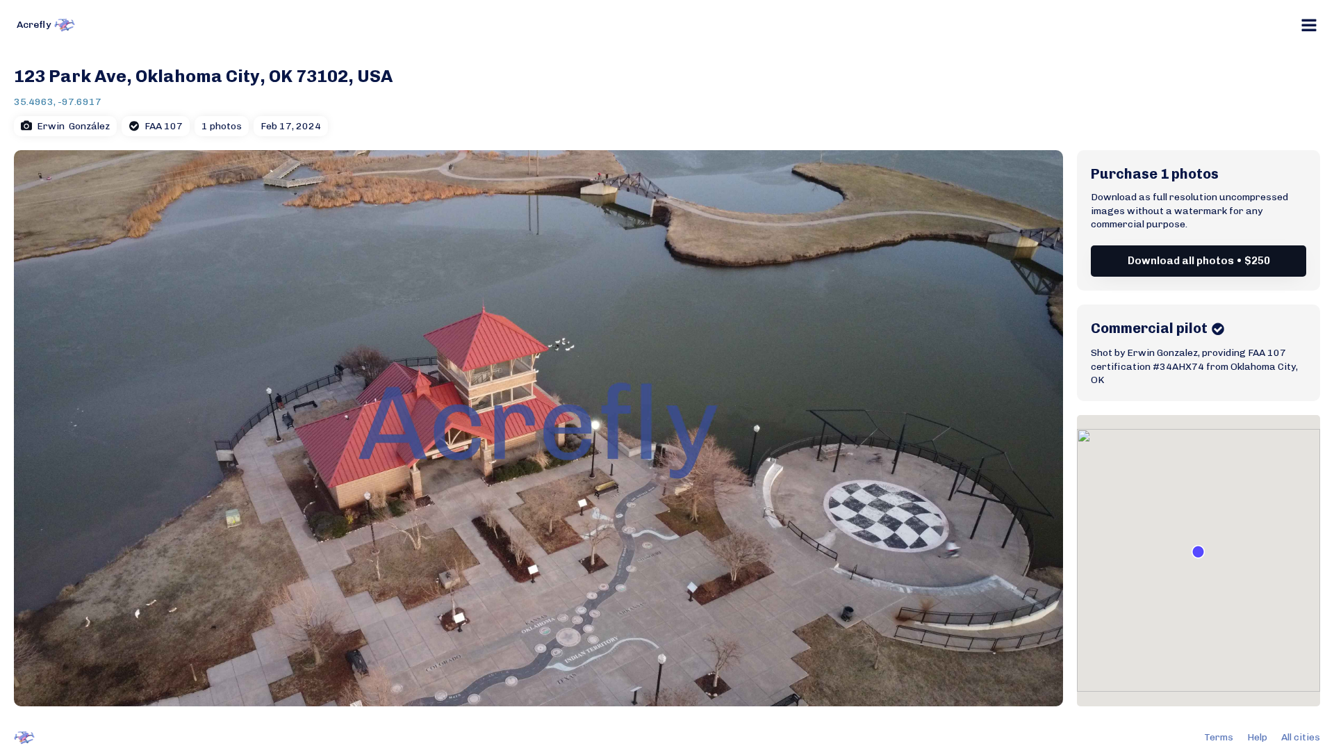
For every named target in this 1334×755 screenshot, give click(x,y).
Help (1257, 737)
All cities (1300, 737)
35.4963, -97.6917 (57, 102)
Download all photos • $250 (1199, 260)
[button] (1198, 551)
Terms (1218, 737)
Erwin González (73, 126)
